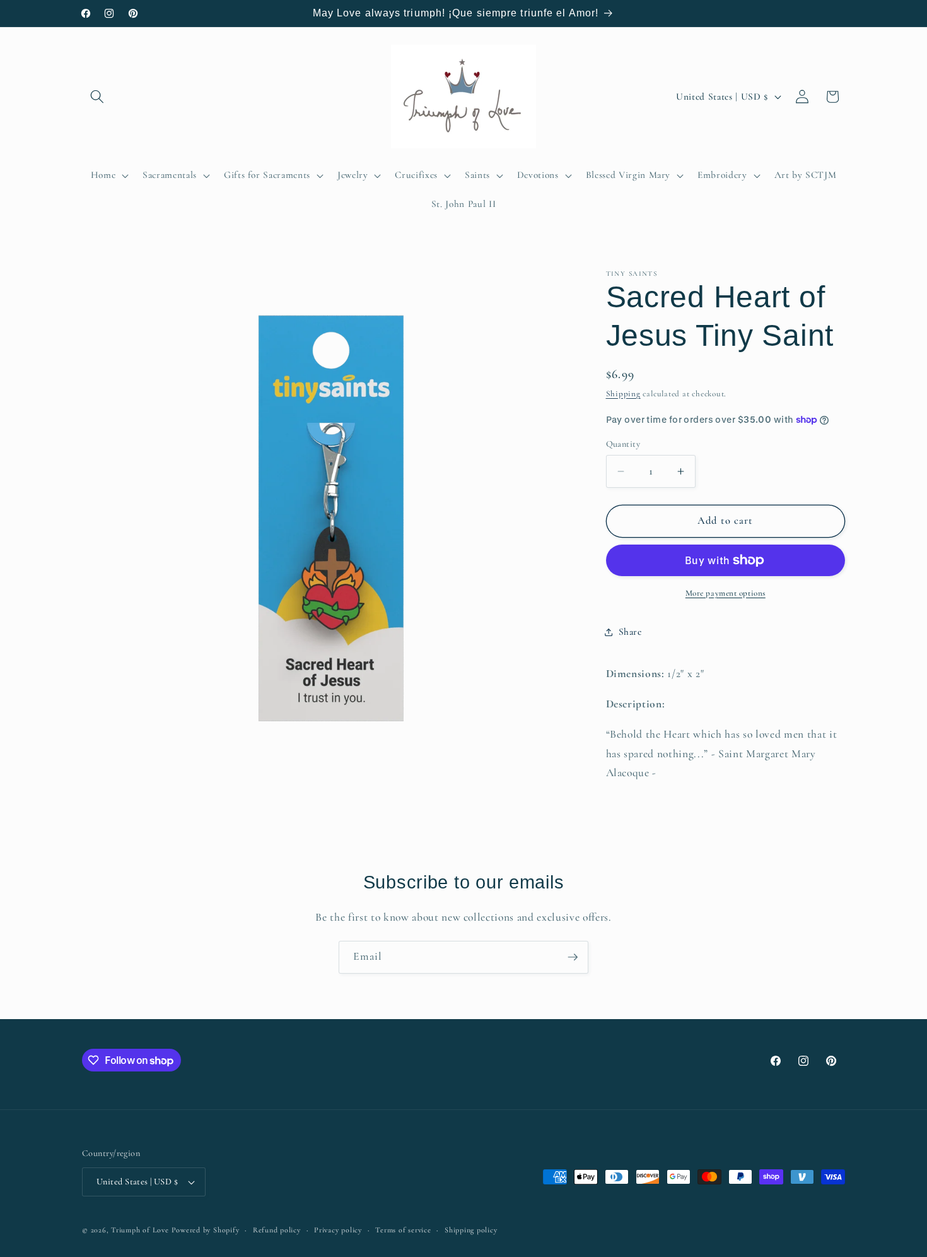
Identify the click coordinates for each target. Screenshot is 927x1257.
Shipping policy (471, 1229)
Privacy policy (338, 1229)
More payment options (725, 593)
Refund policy (277, 1229)
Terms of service (403, 1229)
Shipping (623, 394)
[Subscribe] (572, 957)
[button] (97, 96)
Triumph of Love (140, 1229)
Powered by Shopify (206, 1229)
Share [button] (630, 631)
